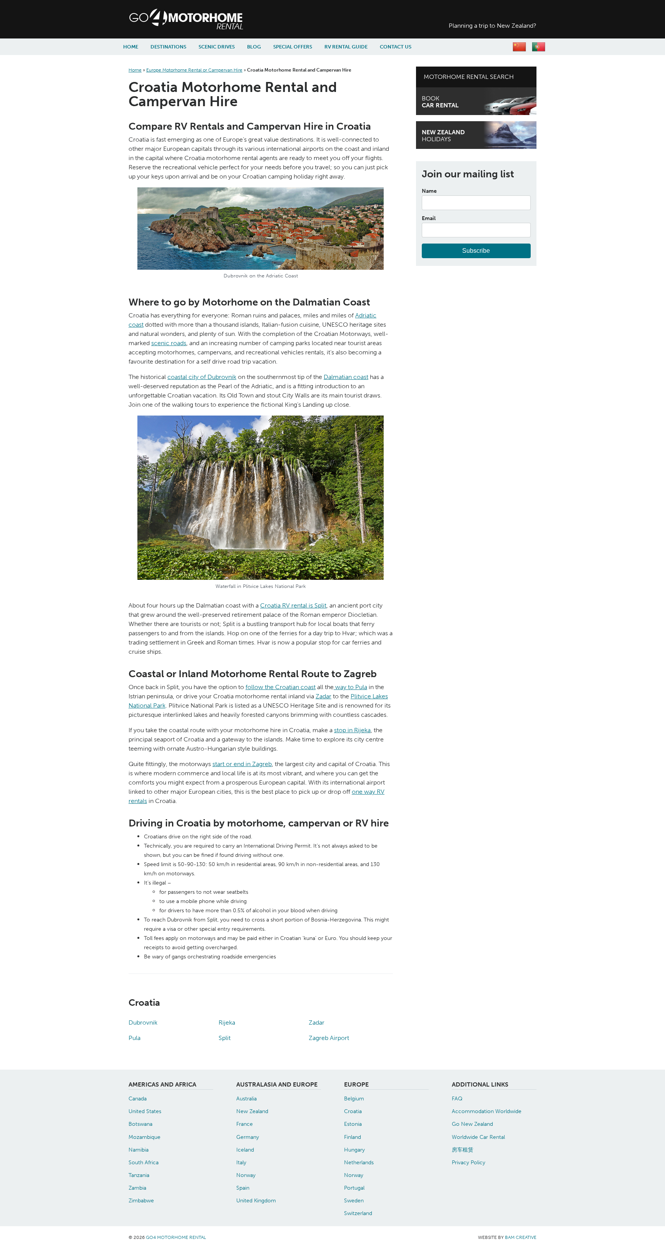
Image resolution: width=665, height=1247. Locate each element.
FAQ (457, 1098)
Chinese (519, 46)
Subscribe (476, 250)
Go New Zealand (472, 1123)
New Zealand (252, 1111)
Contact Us (395, 47)
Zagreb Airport (329, 1038)
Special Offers (292, 47)
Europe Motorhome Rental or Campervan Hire (194, 70)
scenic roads (168, 343)
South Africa (144, 1162)
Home (130, 47)
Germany (247, 1136)
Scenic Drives (217, 47)
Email (429, 218)
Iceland (245, 1149)
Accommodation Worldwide (486, 1111)
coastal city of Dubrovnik (201, 377)
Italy (241, 1162)
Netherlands (359, 1162)
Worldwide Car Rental (478, 1136)
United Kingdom (256, 1200)
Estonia (353, 1123)
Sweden (354, 1200)
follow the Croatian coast (281, 687)
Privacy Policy (468, 1162)
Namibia (139, 1149)
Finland (352, 1136)
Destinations (168, 47)
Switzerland (358, 1213)
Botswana (140, 1123)
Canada (138, 1098)
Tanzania (139, 1175)
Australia (246, 1098)
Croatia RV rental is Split (293, 605)
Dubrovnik (143, 1022)
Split (225, 1038)
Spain (242, 1187)
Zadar (323, 696)
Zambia (137, 1187)
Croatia (353, 1111)
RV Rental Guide (346, 47)
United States (145, 1111)
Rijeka (227, 1022)
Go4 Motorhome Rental (225, 19)
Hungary (354, 1149)
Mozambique (144, 1136)
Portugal (354, 1187)
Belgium (354, 1098)
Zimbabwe (141, 1200)
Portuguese (538, 46)
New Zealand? (492, 25)
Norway (246, 1175)
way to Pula (350, 687)
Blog (254, 47)
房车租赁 (462, 1149)
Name (429, 190)
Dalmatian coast (346, 377)
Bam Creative (520, 1237)
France (244, 1123)
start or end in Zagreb (242, 764)
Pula (134, 1038)
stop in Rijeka (352, 730)
